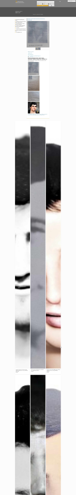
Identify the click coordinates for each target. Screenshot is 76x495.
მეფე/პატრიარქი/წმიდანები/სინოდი (19, 20)
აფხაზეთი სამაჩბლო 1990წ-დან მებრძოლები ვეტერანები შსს (20, 26)
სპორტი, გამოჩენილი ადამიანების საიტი (20, 30)
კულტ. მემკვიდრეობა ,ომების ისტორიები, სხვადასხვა (20, 24)
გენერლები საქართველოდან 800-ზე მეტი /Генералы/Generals (20, 22)
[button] (48, 21)
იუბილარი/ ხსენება (40, 14)
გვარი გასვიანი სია (30, 54)
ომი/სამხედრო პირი (19, 32)
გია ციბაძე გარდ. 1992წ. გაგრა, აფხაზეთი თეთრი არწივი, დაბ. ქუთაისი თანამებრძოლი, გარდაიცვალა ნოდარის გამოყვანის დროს (37, 114)
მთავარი (34, 14)
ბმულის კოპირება (31, 51)
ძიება (42, 5)
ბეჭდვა (32, 56)
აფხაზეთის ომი (29, 20)
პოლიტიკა (17, 27)
